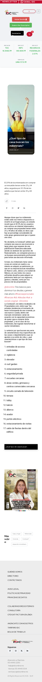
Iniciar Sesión (20, 19)
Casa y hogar (16, 534)
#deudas (22, 297)
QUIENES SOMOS (15, 572)
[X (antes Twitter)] (21, 650)
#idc (16, 297)
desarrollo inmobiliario (19, 544)
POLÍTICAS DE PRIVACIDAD (19, 593)
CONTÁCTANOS (15, 580)
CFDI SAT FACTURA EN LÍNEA (20, 614)
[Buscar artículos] (29, 11)
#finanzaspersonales (24, 294)
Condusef (26, 539)
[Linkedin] (27, 650)
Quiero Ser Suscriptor (21, 25)
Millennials (28, 534)
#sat (28, 297)
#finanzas (8, 297)
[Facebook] (10, 650)
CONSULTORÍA (14, 610)
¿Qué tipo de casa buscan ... (17, 447)
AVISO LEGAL (13, 589)
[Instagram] (15, 650)
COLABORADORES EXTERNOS (21, 606)
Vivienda (15, 539)
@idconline (9, 287)
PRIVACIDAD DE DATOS (17, 597)
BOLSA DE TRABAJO (17, 632)
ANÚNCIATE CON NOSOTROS (20, 623)
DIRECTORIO (13, 576)
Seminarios (16, 33)
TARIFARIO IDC (14, 627)
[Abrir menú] (38, 11)
